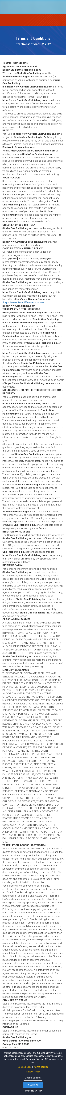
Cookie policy (24, 1067)
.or (24, 302)
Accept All (33, 1085)
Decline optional (33, 1077)
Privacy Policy (33, 1071)
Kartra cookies (41, 1067)
